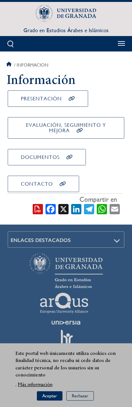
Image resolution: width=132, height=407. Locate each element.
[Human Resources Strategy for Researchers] (66, 340)
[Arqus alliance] (64, 303)
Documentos (40, 157)
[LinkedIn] (76, 208)
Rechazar (80, 395)
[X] (63, 208)
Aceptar (49, 395)
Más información (35, 384)
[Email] (115, 208)
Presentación (41, 99)
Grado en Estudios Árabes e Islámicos (66, 30)
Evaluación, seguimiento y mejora (66, 128)
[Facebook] (50, 208)
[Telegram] (89, 208)
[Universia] (66, 323)
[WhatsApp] (102, 208)
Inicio (9, 65)
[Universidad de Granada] (66, 13)
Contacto (37, 184)
